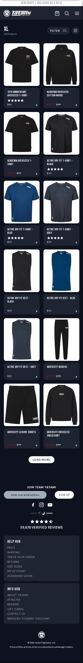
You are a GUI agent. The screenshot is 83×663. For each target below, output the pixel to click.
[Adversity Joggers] (61, 339)
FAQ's (11, 547)
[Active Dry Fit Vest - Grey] (22, 339)
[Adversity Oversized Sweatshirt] (61, 405)
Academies (49, 647)
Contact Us (16, 613)
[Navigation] (78, 13)
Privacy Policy (16, 647)
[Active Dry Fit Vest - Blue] (61, 270)
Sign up (64, 494)
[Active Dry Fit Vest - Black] (22, 270)
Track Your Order (21, 557)
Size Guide (15, 566)
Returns (13, 561)
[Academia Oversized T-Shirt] (22, 133)
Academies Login (20, 575)
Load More (41, 459)
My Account (16, 571)
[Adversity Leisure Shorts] (22, 405)
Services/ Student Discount (28, 618)
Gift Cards (15, 609)
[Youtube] (50, 505)
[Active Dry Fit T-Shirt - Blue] (22, 202)
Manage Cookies (65, 647)
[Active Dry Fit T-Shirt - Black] (61, 133)
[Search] (67, 13)
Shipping (13, 552)
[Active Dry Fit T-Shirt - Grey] (61, 202)
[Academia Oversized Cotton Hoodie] (61, 64)
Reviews (13, 604)
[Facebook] (33, 505)
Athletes (14, 599)
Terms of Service (33, 647)
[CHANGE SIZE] (75, 31)
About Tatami (18, 595)
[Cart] (57, 13)
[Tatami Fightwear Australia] (16, 13)
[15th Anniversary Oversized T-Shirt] (22, 64)
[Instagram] (41, 505)
